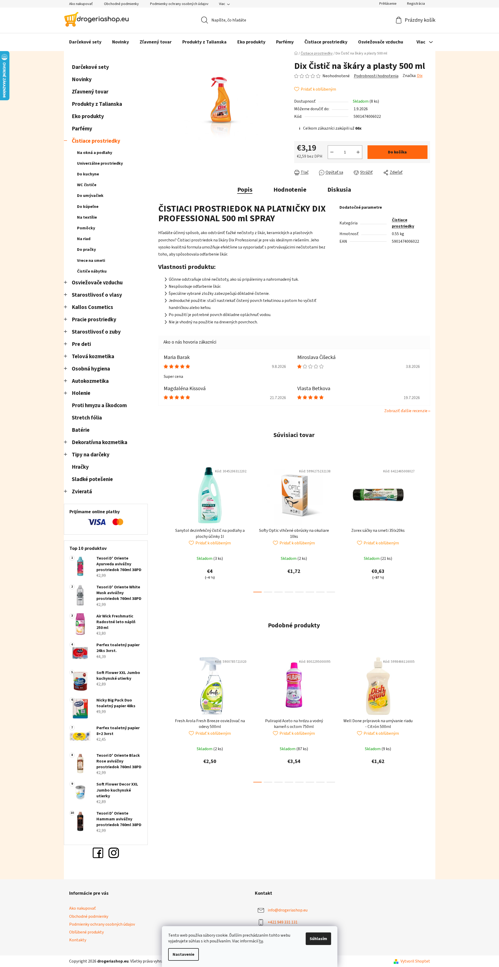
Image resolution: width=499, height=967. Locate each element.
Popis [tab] (245, 189)
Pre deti (81, 344)
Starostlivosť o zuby (96, 332)
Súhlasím (318, 939)
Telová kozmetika (93, 356)
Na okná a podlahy (94, 153)
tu (261, 941)
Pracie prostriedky (94, 319)
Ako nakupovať (81, 4)
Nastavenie (183, 954)
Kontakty (77, 940)
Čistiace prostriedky (96, 141)
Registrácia (416, 3)
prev (162, 527)
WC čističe (86, 185)
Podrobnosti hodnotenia (376, 76)
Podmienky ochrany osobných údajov (179, 4)
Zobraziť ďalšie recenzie (405, 411)
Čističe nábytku (92, 271)
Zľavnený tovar (90, 92)
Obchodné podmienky (121, 4)
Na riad (83, 239)
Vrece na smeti (91, 260)
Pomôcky (86, 228)
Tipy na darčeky (90, 454)
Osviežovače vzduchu (97, 282)
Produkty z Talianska (97, 104)
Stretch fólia (87, 418)
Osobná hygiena (91, 369)
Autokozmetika (90, 381)
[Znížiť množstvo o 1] (332, 152)
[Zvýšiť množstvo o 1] (358, 152)
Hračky (81, 467)
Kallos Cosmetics (92, 307)
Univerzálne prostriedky (100, 163)
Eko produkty (88, 116)
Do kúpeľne (87, 206)
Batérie (81, 430)
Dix (420, 76)
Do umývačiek (90, 195)
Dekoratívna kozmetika (99, 442)
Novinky (82, 79)
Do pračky (86, 249)
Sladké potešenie (92, 479)
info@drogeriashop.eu (288, 910)
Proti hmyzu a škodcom (99, 405)
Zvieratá (82, 491)
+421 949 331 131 (283, 922)
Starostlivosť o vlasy (97, 295)
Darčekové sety (90, 67)
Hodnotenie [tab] (289, 189)
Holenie (81, 393)
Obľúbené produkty (86, 932)
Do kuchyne (88, 174)
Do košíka (397, 152)
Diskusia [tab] (339, 189)
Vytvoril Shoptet (415, 961)
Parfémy (82, 128)
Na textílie (87, 217)
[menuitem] (85, 42)
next (426, 527)
